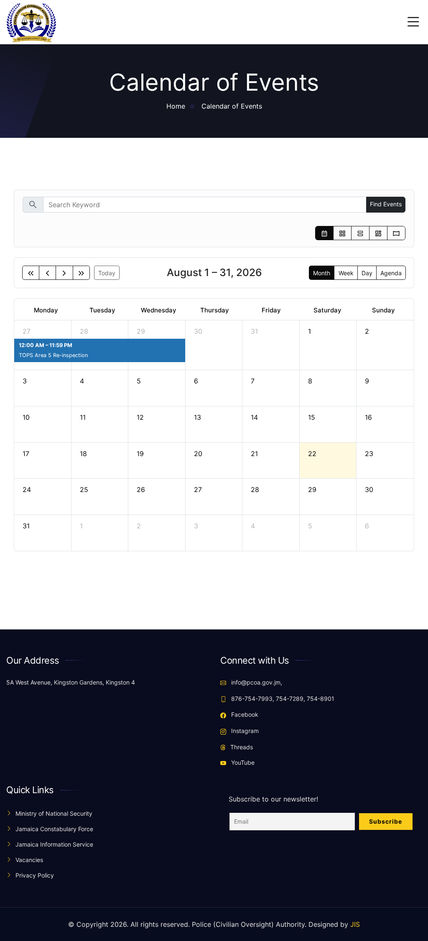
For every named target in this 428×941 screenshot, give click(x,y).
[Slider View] (396, 233)
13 (197, 417)
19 (140, 453)
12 (140, 417)
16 (368, 417)
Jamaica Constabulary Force (54, 828)
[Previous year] (30, 273)
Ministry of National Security (53, 813)
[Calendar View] (324, 233)
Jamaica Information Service (54, 844)
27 (27, 331)
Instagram (244, 730)
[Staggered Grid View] (378, 233)
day (367, 272)
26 (141, 489)
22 (312, 453)
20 (198, 453)
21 (254, 453)
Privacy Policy (34, 875)
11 (83, 417)
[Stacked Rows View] (360, 233)
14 (254, 417)
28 (84, 331)
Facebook (243, 714)
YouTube (242, 762)
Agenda (391, 272)
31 (254, 331)
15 (311, 417)
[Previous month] (47, 273)
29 (141, 331)
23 (369, 453)
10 (26, 417)
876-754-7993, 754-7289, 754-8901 (281, 698)
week (346, 272)
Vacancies (29, 859)
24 (27, 489)
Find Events (386, 204)
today (106, 272)
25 (84, 489)
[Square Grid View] (342, 233)
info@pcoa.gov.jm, (255, 682)
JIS (355, 924)
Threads (241, 747)
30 (198, 331)
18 (83, 453)
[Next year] (81, 273)
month (321, 272)
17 (26, 453)
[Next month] (64, 273)
